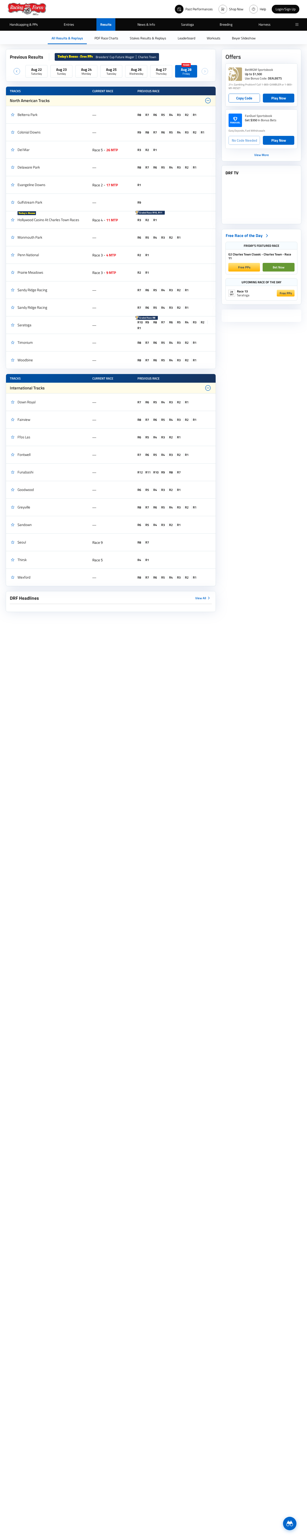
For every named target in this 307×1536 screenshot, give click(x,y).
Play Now (278, 98)
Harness (265, 24)
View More (261, 154)
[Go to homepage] (27, 9)
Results (106, 24)
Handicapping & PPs (24, 24)
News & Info (146, 24)
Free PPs (244, 267)
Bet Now (278, 267)
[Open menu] (297, 24)
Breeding (226, 24)
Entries (69, 24)
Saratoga (187, 24)
